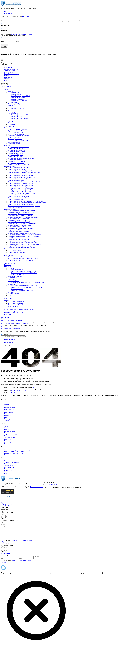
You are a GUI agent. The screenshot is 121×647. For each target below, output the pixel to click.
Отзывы (6, 78)
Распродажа (7, 417)
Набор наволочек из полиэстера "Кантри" (24, 271)
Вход (5, 11)
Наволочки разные (17, 269)
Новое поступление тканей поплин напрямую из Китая (17, 327)
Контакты (7, 80)
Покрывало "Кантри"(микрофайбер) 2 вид (24, 285)
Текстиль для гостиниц (11, 411)
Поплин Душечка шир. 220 (19, 115)
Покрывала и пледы (10, 409)
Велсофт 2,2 (15, 92)
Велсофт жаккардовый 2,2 (19, 97)
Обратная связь (5, 503)
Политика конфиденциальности (14, 311)
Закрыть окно (5, 56)
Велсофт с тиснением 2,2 (18, 99)
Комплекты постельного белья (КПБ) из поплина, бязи (27, 282)
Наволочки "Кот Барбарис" (19, 274)
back (34, 387)
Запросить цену (7, 562)
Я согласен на (17, 34)
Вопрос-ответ (8, 77)
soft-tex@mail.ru (52, 484)
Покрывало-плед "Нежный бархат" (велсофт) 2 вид (26, 287)
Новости (6, 75)
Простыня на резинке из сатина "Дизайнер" (24, 193)
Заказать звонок (26, 16)
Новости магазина (8, 334)
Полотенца (7, 415)
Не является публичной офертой (14, 312)
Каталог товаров (6, 86)
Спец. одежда (8, 419)
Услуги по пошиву (9, 70)
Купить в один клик (8, 542)
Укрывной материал (10, 414)
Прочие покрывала (17, 289)
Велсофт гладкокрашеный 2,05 (20, 96)
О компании (8, 67)
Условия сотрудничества (11, 69)
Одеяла (6, 404)
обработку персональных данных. (21, 34)
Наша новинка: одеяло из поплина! (11, 320)
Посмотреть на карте (36, 487)
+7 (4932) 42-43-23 (6, 504)
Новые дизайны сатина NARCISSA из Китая (14, 323)
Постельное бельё (9, 407)
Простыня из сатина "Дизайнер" (21, 190)
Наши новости (5, 317)
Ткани (6, 403)
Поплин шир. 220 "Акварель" (20, 118)
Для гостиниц (8, 72)
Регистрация (8, 13)
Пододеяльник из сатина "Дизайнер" (22, 188)
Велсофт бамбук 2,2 (17, 94)
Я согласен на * (17, 540)
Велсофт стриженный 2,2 (19, 100)
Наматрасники (8, 412)
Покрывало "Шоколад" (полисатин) (22, 290)
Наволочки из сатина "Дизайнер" (21, 191)
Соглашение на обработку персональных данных (19, 309)
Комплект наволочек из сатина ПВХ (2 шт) (24, 273)
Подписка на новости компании (10, 328)
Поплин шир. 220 (16, 116)
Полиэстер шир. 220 (17, 108)
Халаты (6, 420)
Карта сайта (7, 314)
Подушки (7, 406)
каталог (13, 392)
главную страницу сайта (18, 390)
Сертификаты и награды (11, 74)
